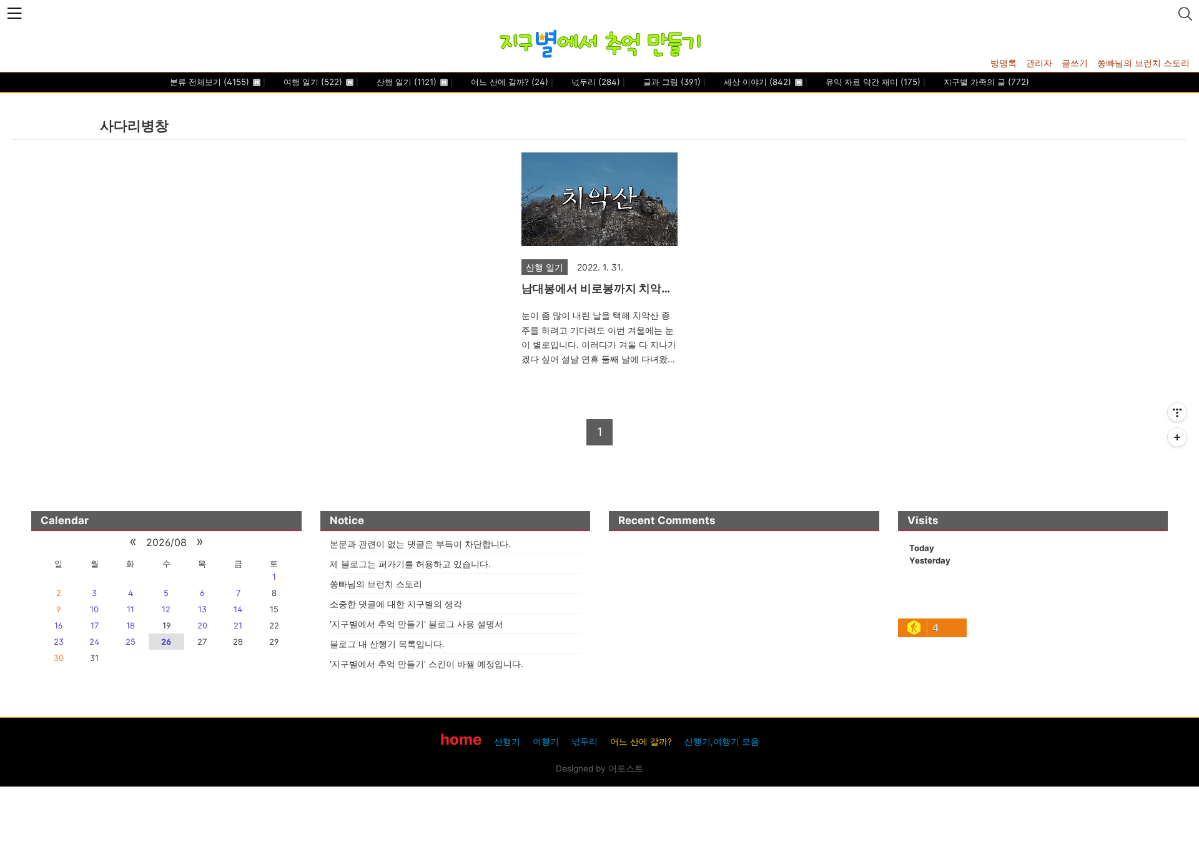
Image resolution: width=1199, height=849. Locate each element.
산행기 (507, 742)
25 (131, 642)
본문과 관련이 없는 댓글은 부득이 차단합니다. (420, 544)
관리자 (1039, 62)
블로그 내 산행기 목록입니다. (387, 643)
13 (202, 609)
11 (130, 609)
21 (238, 625)
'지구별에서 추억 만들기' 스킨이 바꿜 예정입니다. (426, 663)
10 (94, 609)
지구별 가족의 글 (985, 82)
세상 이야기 (756, 82)
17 (95, 625)
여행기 (546, 742)
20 (202, 625)
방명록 (1003, 62)
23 (59, 642)
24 (94, 642)
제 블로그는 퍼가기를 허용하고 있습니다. (410, 564)
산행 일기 (405, 82)
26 (166, 642)
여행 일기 (311, 82)
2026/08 (166, 542)
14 (238, 609)
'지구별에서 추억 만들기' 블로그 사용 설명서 (416, 623)
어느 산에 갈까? (508, 82)
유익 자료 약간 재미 (871, 82)
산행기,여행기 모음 (721, 742)
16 (58, 625)
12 (166, 609)
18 (130, 625)
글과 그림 (671, 82)
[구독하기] (1177, 437)
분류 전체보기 (209, 82)
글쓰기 (1075, 62)
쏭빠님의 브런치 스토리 (1143, 62)
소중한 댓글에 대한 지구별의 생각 (396, 603)
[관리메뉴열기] (1177, 412)
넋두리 (594, 82)
